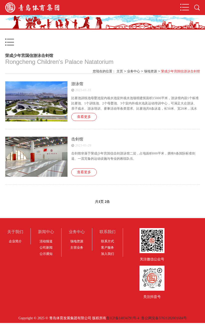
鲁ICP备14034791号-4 (122, 318)
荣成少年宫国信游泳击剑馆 (180, 71)
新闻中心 (46, 232)
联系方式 (107, 241)
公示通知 (46, 254)
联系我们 (108, 232)
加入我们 (107, 254)
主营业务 (76, 247)
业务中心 (133, 71)
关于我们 (15, 232)
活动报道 (46, 241)
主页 (119, 71)
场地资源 (150, 71)
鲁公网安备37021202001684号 (164, 318)
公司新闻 (46, 247)
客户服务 (107, 247)
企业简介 (15, 241)
